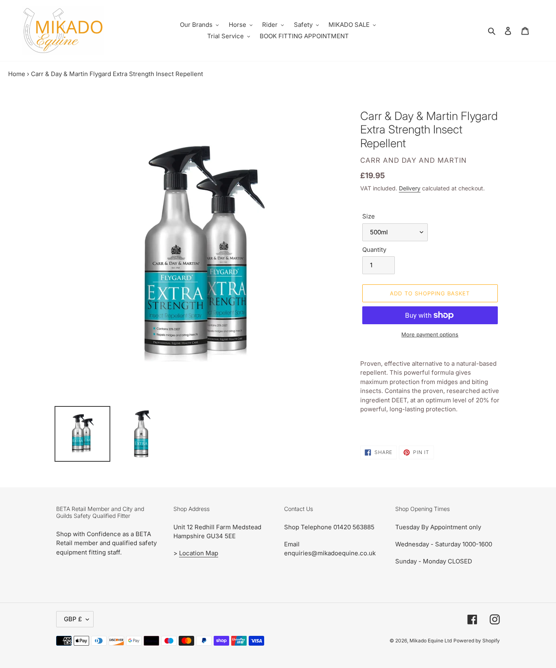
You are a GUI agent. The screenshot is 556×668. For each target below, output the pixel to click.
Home (16, 74)
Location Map (198, 553)
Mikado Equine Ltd (430, 640)
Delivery (409, 188)
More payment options (429, 334)
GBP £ (73, 619)
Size (368, 216)
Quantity (374, 249)
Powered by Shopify (476, 640)
